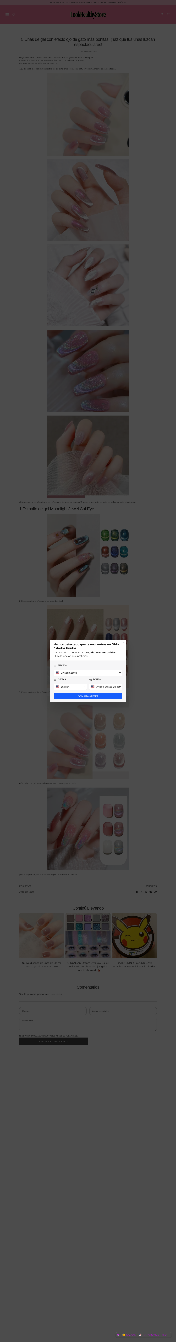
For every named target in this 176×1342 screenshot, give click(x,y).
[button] (144, 1335)
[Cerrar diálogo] (123, 642)
